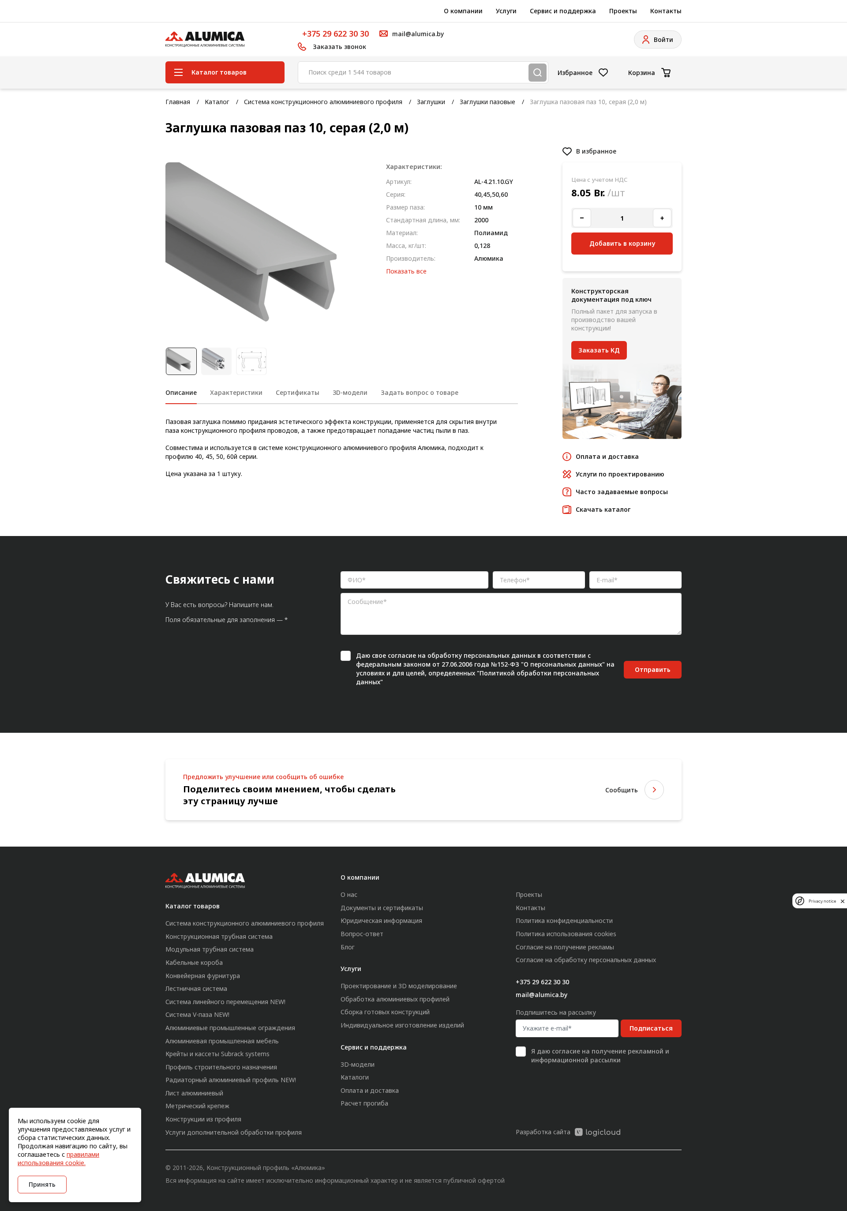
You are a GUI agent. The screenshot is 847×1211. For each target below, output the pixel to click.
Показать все (406, 271)
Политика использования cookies (566, 934)
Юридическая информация (381, 920)
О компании (463, 11)
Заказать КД (599, 350)
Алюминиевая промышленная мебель (222, 1041)
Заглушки (431, 101)
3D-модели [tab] (350, 392)
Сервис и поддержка (563, 11)
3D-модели (358, 1064)
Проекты (623, 11)
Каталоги (355, 1077)
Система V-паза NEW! (197, 1014)
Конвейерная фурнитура (202, 975)
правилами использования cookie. (58, 1158)
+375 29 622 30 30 (335, 33)
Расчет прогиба (364, 1103)
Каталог (217, 101)
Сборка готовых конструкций (385, 1012)
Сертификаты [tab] (297, 392)
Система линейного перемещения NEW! (225, 1001)
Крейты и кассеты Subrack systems (217, 1054)
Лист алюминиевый (194, 1093)
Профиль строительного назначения (221, 1067)
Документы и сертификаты (382, 908)
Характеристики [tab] (236, 392)
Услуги (506, 11)
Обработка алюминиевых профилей (395, 999)
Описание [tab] (181, 392)
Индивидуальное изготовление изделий (402, 1025)
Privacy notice (822, 900)
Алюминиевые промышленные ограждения (230, 1028)
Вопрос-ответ (362, 934)
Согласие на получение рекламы (565, 947)
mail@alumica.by (541, 994)
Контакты (666, 11)
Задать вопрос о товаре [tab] (419, 392)
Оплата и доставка (370, 1090)
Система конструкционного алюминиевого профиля (323, 101)
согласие (402, 655)
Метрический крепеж (197, 1106)
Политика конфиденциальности (564, 920)
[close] (842, 900)
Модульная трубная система (209, 949)
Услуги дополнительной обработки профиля (233, 1132)
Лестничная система (196, 988)
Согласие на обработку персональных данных (586, 960)
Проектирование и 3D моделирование (399, 986)
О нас (349, 894)
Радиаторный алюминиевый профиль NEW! (230, 1080)
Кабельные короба (194, 962)
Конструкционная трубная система (219, 936)
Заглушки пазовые (487, 101)
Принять (42, 1184)
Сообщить (621, 790)
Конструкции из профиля (203, 1119)
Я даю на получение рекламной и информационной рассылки (600, 1055)
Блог (348, 947)
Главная (177, 101)
